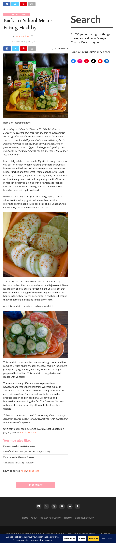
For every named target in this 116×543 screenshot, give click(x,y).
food (23, 471)
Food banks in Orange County (18, 457)
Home (25, 518)
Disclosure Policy (84, 518)
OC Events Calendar (50, 518)
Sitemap (68, 518)
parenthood (33, 471)
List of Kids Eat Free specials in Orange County (27, 451)
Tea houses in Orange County (18, 463)
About (34, 518)
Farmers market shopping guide (19, 446)
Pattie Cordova (22, 36)
